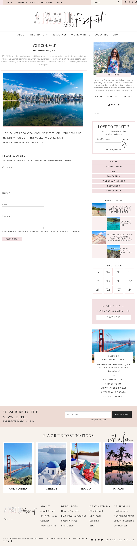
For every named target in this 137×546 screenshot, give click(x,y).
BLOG (93, 525)
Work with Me (26, 2)
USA (113, 171)
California (113, 176)
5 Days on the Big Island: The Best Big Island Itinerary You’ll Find (120, 251)
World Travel (96, 511)
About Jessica (47, 511)
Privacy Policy (72, 538)
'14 (108, 272)
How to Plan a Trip (70, 511)
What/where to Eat (113, 388)
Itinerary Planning (113, 181)
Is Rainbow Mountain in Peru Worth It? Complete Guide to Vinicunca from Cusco (120, 237)
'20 (130, 281)
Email (5, 204)
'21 (97, 289)
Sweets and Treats (113, 392)
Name (6, 193)
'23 (119, 289)
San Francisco (121, 511)
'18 (108, 281)
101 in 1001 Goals (48, 516)
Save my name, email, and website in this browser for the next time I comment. (41, 231)
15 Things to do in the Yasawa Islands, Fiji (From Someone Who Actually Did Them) (120, 209)
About (98, 97)
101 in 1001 (112, 97)
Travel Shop (113, 191)
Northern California (124, 516)
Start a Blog (45, 2)
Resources (113, 186)
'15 (118, 272)
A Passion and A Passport (68, 17)
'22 (108, 289)
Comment (7, 167)
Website (6, 216)
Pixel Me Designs (125, 540)
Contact (10, 2)
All (113, 375)
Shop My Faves (69, 520)
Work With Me (48, 525)
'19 (118, 281)
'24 (130, 289)
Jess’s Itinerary (113, 396)
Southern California (124, 520)
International (113, 166)
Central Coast (121, 525)
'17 (97, 281)
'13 (97, 272)
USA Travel (95, 516)
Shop (60, 2)
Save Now (113, 317)
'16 (129, 272)
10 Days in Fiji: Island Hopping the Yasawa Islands (120, 223)
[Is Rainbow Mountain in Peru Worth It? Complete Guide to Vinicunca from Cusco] (99, 238)
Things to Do (113, 384)
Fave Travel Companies (73, 516)
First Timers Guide (113, 380)
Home (1, 2)
